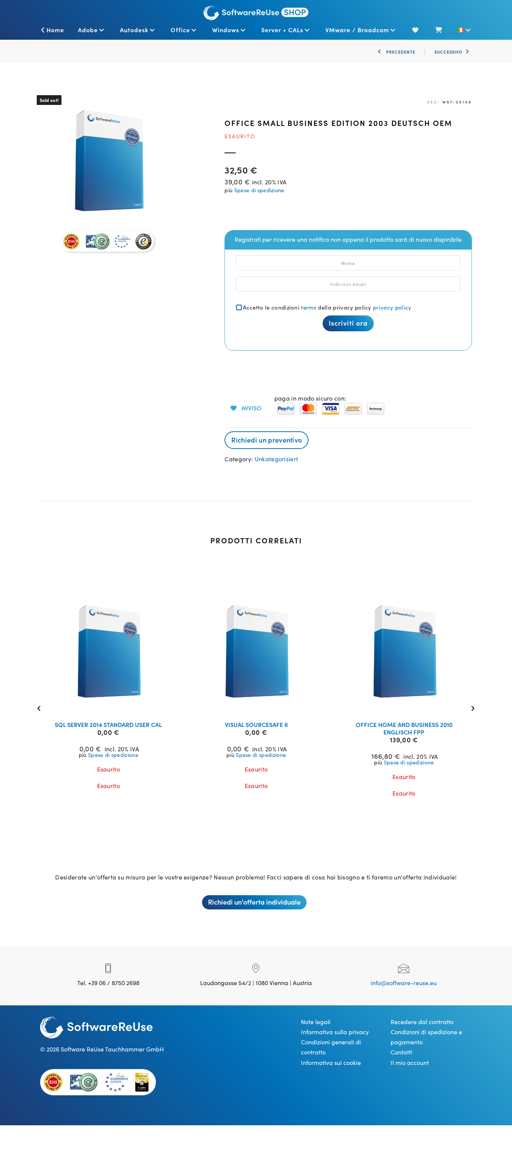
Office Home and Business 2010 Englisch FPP (404, 728)
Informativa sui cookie (331, 1062)
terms (308, 307)
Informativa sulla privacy (335, 1031)
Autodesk (134, 29)
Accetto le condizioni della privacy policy (327, 307)
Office (180, 29)
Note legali (316, 1021)
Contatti (401, 1052)
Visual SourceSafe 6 (256, 724)
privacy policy (392, 307)
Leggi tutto (113, 706)
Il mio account (410, 1062)
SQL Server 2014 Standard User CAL (108, 724)
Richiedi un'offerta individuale (254, 901)
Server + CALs (282, 29)
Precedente (400, 52)
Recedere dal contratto (422, 1021)
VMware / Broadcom (357, 29)
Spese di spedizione (259, 190)
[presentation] (41, 707)
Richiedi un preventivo (266, 439)
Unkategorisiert (276, 459)
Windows (225, 29)
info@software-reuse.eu (404, 982)
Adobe (88, 29)
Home (55, 29)
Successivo (448, 52)
